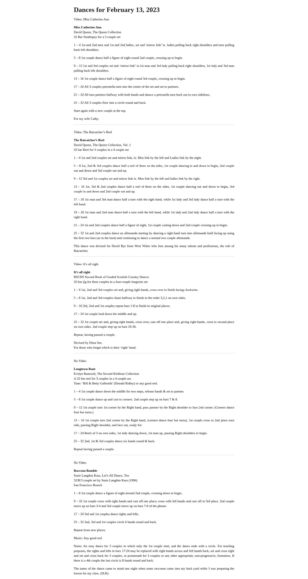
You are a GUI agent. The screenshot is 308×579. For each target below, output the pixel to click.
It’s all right (90, 264)
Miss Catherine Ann (96, 19)
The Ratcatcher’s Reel (97, 132)
